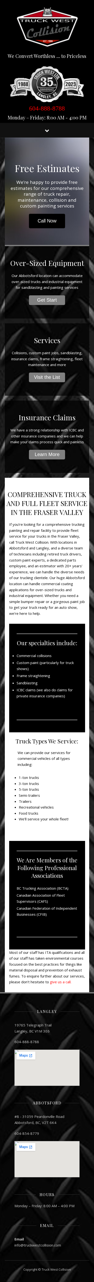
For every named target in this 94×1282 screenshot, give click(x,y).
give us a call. (60, 981)
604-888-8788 (47, 108)
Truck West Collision (56, 1269)
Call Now (47, 220)
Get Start (47, 300)
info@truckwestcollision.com (37, 1245)
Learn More (47, 454)
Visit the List (47, 377)
